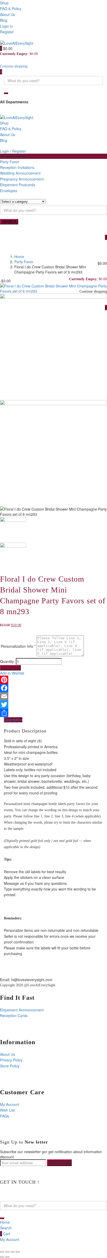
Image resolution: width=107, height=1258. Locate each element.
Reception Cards (14, 1015)
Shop (4, 2)
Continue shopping (14, 66)
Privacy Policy (11, 1059)
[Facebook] (53, 688)
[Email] (53, 696)
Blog (3, 20)
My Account (9, 1104)
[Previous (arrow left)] (2, 1257)
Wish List (7, 1110)
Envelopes (8, 190)
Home (19, 256)
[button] (1, 48)
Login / (5, 151)
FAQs (4, 1116)
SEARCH (9, 222)
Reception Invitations (17, 167)
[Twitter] (53, 704)
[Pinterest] (53, 680)
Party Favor (9, 161)
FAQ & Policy (10, 8)
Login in (6, 26)
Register (7, 31)
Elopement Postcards (17, 184)
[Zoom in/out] (18, 1252)
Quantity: (7, 661)
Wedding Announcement (20, 173)
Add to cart (10, 668)
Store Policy (9, 1065)
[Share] (53, 713)
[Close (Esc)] (2, 1252)
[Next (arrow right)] (7, 1257)
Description (13, 719)
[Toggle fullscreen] (12, 1252)
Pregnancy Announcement (22, 179)
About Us (7, 14)
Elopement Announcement (22, 1009)
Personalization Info (18, 646)
